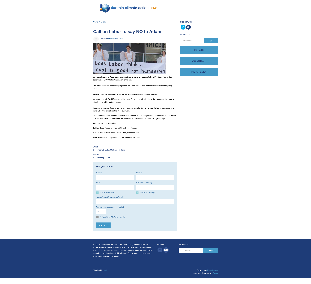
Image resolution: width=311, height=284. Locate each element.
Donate (199, 50)
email (105, 270)
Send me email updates (107, 193)
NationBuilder (212, 270)
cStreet (215, 273)
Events (103, 22)
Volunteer (199, 61)
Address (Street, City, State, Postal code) (109, 197)
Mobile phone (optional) (144, 183)
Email (98, 183)
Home (95, 22)
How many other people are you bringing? (110, 207)
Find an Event (199, 72)
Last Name (139, 173)
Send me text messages (147, 193)
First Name (99, 173)
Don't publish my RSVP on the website (112, 217)
